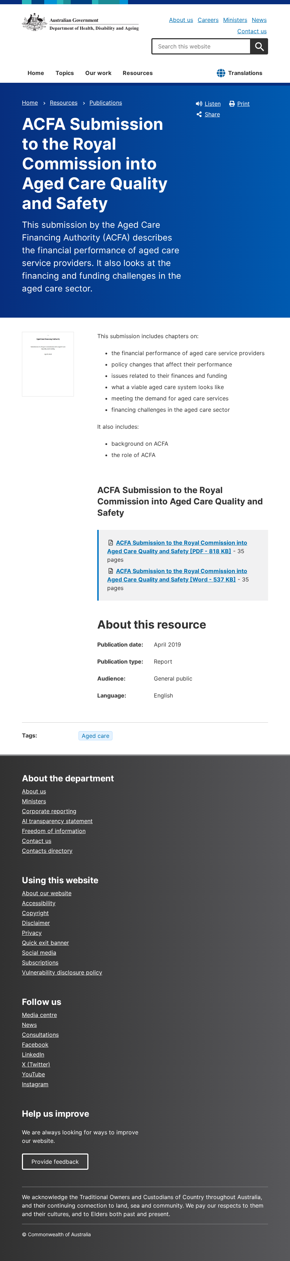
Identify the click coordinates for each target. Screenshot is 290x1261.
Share (212, 114)
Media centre (39, 1014)
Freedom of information (54, 830)
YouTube (33, 1074)
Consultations (40, 1034)
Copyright (35, 912)
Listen (213, 103)
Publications (105, 102)
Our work (98, 72)
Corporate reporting (49, 811)
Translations (245, 72)
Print (243, 103)
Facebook (35, 1044)
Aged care (95, 735)
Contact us (252, 31)
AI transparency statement (57, 821)
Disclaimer (36, 922)
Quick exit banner (45, 942)
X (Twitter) (36, 1064)
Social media (39, 952)
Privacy (32, 932)
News (259, 19)
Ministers (235, 19)
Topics (65, 72)
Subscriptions (40, 962)
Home (36, 72)
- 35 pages (177, 551)
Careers (208, 19)
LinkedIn (33, 1054)
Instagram (35, 1084)
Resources (138, 72)
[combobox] (201, 46)
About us (181, 19)
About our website (46, 893)
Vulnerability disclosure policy (62, 972)
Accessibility (39, 903)
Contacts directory (47, 850)
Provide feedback (55, 1161)
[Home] (80, 22)
